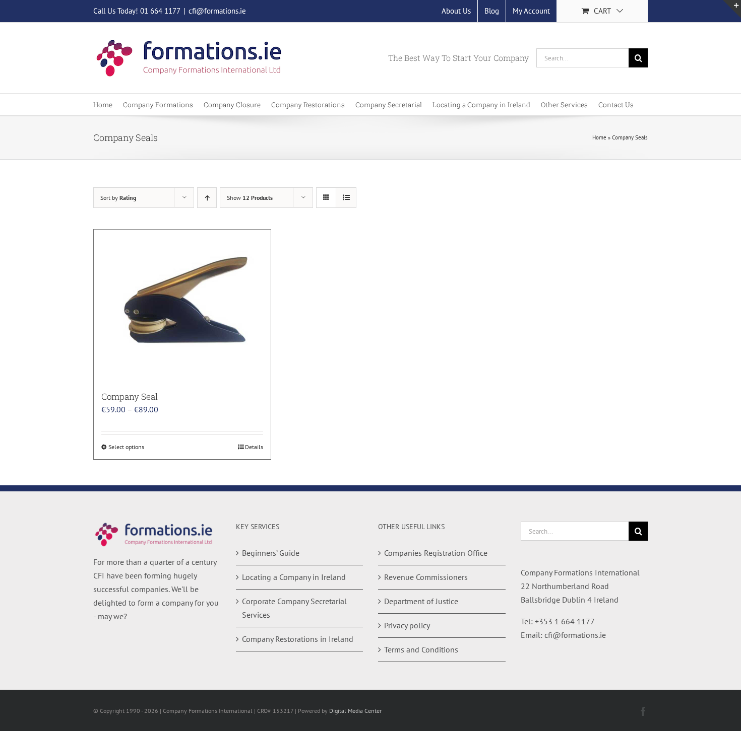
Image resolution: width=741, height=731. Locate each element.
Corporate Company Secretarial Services (294, 608)
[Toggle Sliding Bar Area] (732, 9)
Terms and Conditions (421, 649)
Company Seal (129, 396)
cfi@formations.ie (217, 11)
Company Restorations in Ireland (297, 639)
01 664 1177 (160, 11)
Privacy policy (407, 625)
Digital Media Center (355, 710)
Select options (126, 447)
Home (599, 137)
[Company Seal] (182, 305)
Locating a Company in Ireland (294, 577)
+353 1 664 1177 (565, 621)
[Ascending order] (207, 197)
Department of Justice (421, 601)
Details (254, 447)
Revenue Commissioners (426, 577)
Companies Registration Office (435, 553)
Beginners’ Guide (270, 553)
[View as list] (346, 197)
